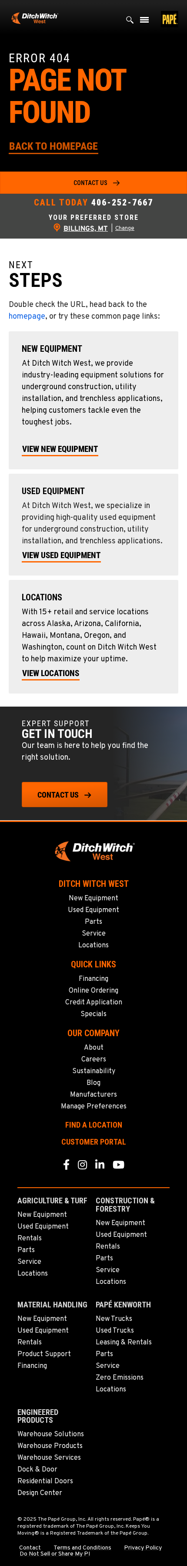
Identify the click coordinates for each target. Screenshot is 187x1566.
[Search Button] (130, 22)
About (94, 1048)
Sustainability (93, 1071)
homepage (27, 317)
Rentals (29, 1238)
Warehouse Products (50, 1446)
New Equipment (93, 898)
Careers (93, 1059)
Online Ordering (93, 991)
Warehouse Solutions (50, 1434)
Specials (93, 1014)
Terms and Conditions (82, 1548)
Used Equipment (93, 910)
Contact (30, 1548)
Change (124, 228)
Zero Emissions (120, 1378)
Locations (93, 945)
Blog (93, 1083)
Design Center (39, 1493)
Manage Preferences (94, 1106)
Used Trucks (115, 1331)
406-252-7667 (122, 202)
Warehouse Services (49, 1458)
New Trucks (114, 1319)
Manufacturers (93, 1095)
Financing (93, 979)
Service (94, 933)
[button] (53, 145)
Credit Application (93, 1002)
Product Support (44, 1354)
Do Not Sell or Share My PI (55, 1554)
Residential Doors (45, 1481)
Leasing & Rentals (124, 1342)
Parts (93, 922)
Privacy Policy (143, 1548)
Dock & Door (37, 1469)
